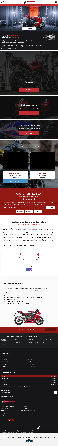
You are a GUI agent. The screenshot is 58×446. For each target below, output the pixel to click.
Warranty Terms (6, 369)
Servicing (4, 359)
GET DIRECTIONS (6, 390)
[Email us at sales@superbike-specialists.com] (37, 255)
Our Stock (32, 357)
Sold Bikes (32, 359)
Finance (4, 364)
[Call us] (1, 2)
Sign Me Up (50, 330)
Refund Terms (33, 361)
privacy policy (13, 425)
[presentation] (1, 167)
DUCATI (31, 340)
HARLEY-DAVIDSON (48, 340)
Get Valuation (29, 113)
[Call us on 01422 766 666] (21, 255)
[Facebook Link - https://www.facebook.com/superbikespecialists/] (27, 269)
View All (50, 207)
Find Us (4, 366)
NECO (44, 342)
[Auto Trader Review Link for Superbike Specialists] (29, 212)
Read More (44, 204)
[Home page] (29, 2)
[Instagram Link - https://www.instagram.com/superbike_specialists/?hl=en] (31, 269)
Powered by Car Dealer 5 (46, 426)
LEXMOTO (17, 342)
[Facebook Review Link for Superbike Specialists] (37, 212)
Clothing (32, 364)
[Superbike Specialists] (8, 403)
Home (4, 357)
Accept (29, 441)
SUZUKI (17, 344)
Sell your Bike (5, 361)
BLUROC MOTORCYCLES (5, 340)
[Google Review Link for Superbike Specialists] (20, 212)
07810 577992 (21, 261)
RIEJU (2, 344)
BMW (16, 340)
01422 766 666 (21, 259)
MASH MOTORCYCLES (35, 342)
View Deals (29, 133)
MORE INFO (29, 89)
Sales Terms (33, 366)
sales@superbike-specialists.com (27, 410)
